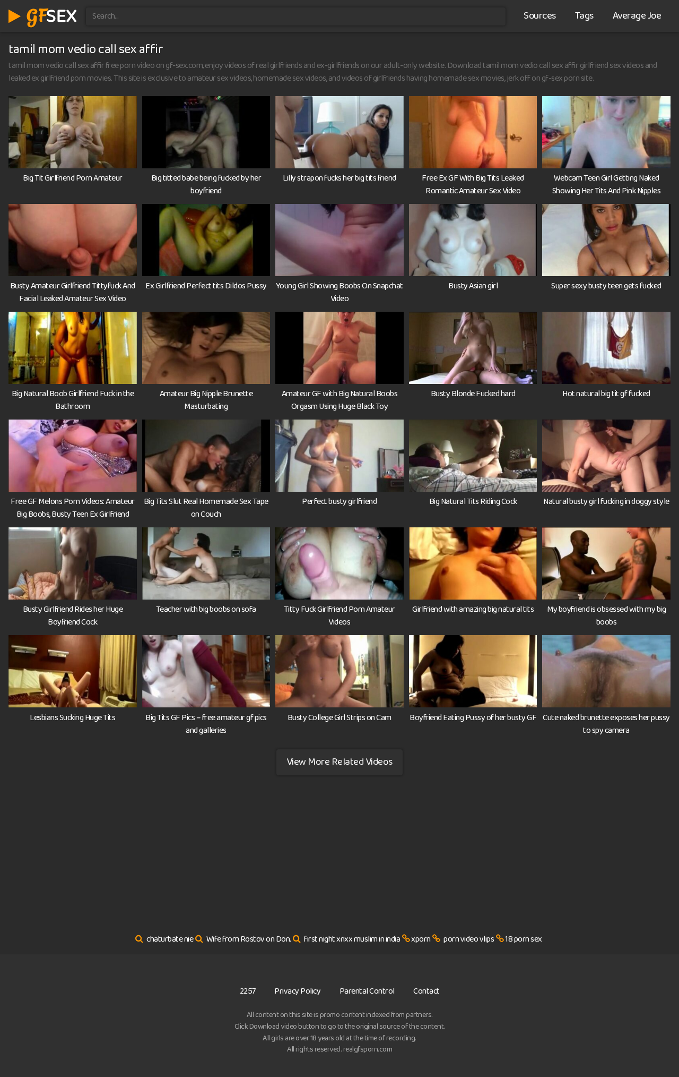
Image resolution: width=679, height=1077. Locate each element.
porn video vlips (468, 939)
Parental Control (367, 991)
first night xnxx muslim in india (352, 939)
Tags (584, 16)
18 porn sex (523, 939)
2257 (248, 991)
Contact (426, 991)
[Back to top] (649, 1043)
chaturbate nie (169, 939)
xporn (421, 939)
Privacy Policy (297, 991)
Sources (540, 16)
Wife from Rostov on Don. (248, 939)
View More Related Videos (339, 762)
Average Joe (637, 16)
